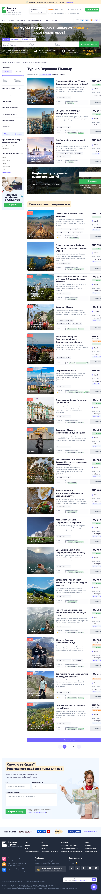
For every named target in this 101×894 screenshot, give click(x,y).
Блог (43, 842)
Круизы (16, 39)
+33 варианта (96, 261)
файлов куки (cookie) (81, 880)
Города (25, 62)
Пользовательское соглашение (12, 881)
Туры (3, 20)
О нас (46, 20)
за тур (7, 71)
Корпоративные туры (34, 20)
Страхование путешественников (71, 851)
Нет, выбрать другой (39, 12)
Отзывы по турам (90, 848)
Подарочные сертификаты (69, 848)
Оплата (27, 848)
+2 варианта (96, 153)
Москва (50, 9)
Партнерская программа (69, 845)
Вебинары (45, 848)
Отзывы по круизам (91, 851)
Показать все (6, 172)
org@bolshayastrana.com (51, 863)
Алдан (4, 163)
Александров (6, 166)
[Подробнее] (19, 865)
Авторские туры (29, 39)
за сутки (18, 71)
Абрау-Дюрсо (6, 160)
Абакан (4, 157)
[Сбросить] (25, 44)
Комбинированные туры (65, 153)
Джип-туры (80, 229)
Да (32, 12)
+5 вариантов (96, 416)
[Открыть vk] (77, 868)
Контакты (54, 20)
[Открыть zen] (90, 868)
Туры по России (15, 62)
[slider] (2, 75)
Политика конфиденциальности (36, 881)
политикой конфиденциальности (37, 812)
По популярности (45, 74)
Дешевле (55, 74)
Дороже (62, 74)
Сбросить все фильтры (13, 134)
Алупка (4, 169)
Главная (4, 62)
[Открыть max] (96, 868)
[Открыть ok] (84, 868)
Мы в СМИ (45, 845)
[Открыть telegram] (71, 868)
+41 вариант (96, 230)
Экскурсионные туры (64, 97)
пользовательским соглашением (37, 814)
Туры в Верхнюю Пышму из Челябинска (10, 147)
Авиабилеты (21, 20)
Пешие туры (78, 232)
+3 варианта (96, 383)
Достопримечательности (50, 851)
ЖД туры (79, 153)
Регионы (11, 20)
